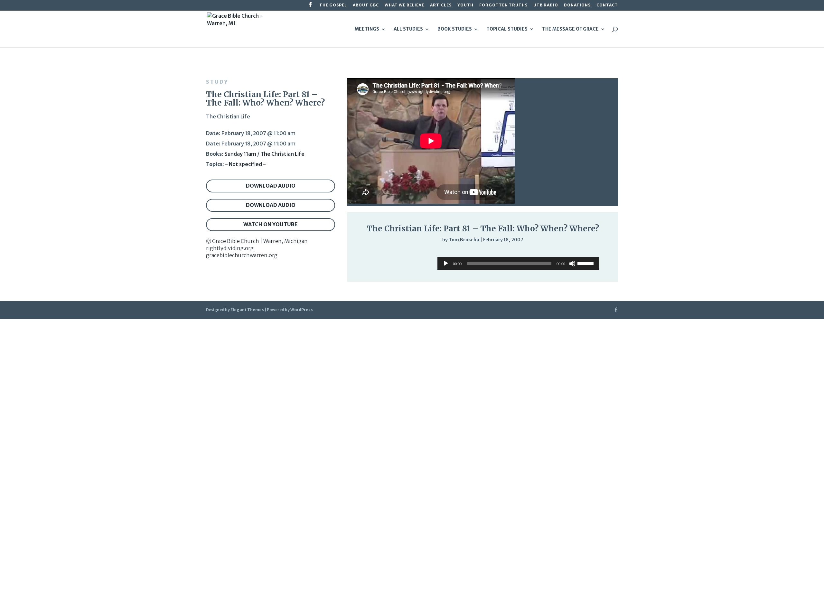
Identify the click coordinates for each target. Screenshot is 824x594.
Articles (441, 5)
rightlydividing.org (230, 248)
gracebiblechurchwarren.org (241, 255)
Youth (465, 5)
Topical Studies (507, 29)
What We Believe (404, 5)
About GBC (366, 5)
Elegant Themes (247, 309)
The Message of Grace (570, 29)
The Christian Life (282, 154)
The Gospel (333, 5)
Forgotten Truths (503, 5)
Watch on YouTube (270, 224)
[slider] (596, 253)
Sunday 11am (240, 154)
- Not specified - (245, 164)
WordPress (301, 309)
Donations (577, 5)
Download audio (270, 185)
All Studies (408, 29)
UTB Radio (545, 5)
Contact (607, 5)
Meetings (367, 29)
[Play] (365, 252)
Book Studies (454, 29)
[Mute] (583, 253)
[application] (482, 253)
